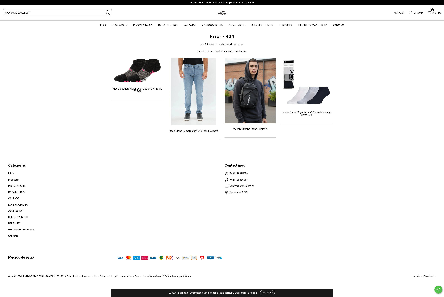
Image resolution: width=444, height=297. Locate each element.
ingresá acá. (155, 276)
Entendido (267, 293)
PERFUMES (286, 25)
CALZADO (189, 25)
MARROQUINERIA (212, 25)
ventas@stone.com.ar (242, 186)
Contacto (338, 25)
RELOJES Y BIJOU (262, 25)
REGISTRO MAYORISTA (312, 25)
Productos (118, 25)
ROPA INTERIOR (168, 25)
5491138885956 (239, 173)
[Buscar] (108, 13)
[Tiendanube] (425, 277)
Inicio (103, 25)
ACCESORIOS (237, 25)
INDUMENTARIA (142, 25)
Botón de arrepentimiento (178, 276)
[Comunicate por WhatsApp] (438, 290)
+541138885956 (239, 179)
